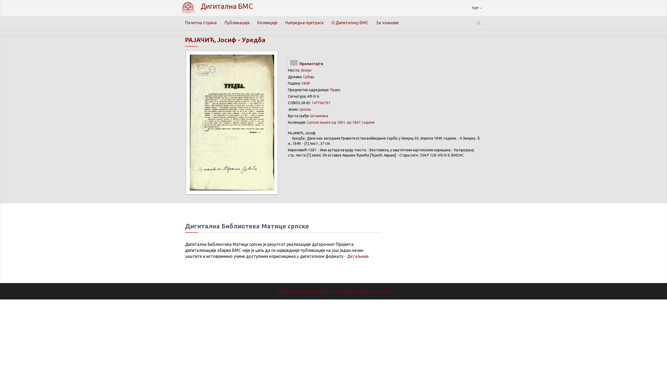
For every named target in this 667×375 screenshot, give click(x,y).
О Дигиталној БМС (349, 22)
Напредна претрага (304, 22)
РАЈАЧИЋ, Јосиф (210, 39)
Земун (306, 70)
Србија (308, 77)
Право (335, 90)
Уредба (253, 39)
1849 (305, 83)
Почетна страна (201, 22)
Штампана (319, 116)
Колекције (267, 22)
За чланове (387, 22)
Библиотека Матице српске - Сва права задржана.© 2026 (333, 291)
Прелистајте (310, 64)
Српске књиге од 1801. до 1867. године (341, 122)
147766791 (321, 103)
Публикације (237, 22)
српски (305, 109)
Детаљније (358, 256)
